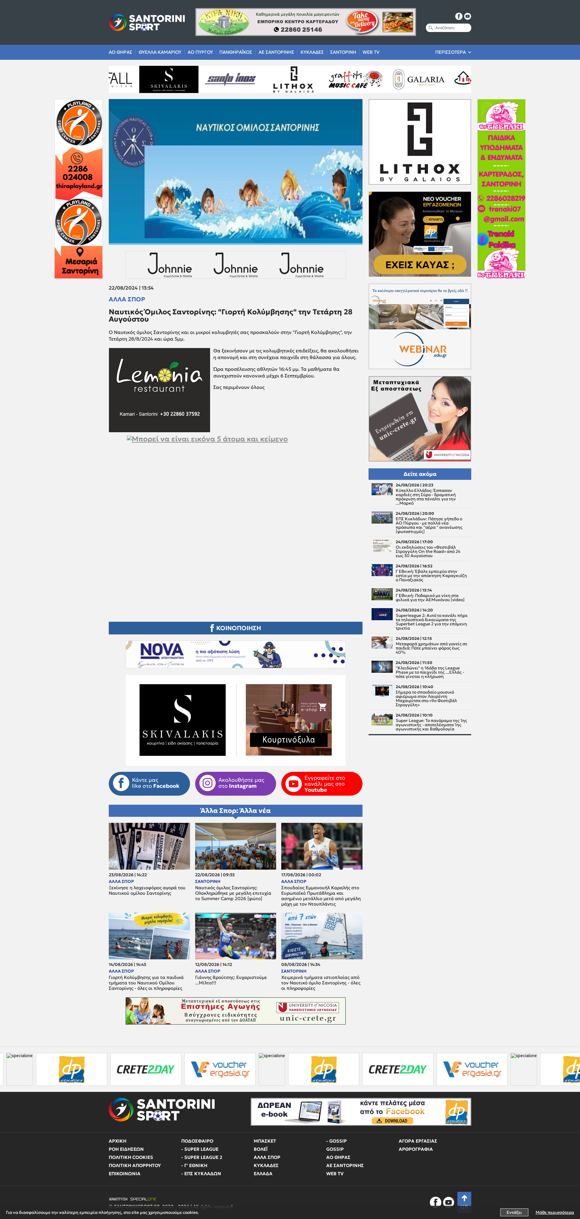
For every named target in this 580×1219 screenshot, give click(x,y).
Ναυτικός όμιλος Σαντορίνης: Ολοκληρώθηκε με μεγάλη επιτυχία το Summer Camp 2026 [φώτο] (233, 893)
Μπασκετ (265, 1141)
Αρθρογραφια (416, 1149)
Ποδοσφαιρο (197, 1141)
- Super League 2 (201, 1157)
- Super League (199, 1149)
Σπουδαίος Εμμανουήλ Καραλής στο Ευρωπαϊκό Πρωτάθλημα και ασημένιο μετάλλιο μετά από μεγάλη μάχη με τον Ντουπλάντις (321, 896)
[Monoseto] (388, 79)
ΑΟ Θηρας (120, 52)
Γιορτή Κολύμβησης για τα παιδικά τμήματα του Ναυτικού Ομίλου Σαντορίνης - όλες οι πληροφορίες (146, 983)
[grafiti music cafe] (263, 79)
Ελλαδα (263, 1173)
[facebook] (458, 16)
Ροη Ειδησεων (126, 1149)
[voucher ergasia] (121, 1069)
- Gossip (336, 1141)
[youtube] (467, 16)
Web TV (370, 52)
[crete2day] (47, 1069)
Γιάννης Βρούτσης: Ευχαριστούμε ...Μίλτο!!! (231, 980)
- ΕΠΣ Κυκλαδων (201, 1173)
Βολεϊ (261, 1149)
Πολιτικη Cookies (131, 1157)
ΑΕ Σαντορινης (276, 52)
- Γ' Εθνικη (194, 1165)
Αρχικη (117, 1141)
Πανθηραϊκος (235, 52)
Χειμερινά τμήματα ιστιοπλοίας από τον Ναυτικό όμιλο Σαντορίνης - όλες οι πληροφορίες (320, 983)
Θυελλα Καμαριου (160, 52)
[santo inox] (139, 79)
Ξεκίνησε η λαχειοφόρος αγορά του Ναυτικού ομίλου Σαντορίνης (147, 890)
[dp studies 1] (225, 1069)
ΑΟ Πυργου (200, 52)
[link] (235, 497)
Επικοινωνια (124, 1173)
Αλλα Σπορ (127, 299)
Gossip (335, 1149)
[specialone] (173, 1069)
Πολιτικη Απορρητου (135, 1165)
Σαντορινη (343, 52)
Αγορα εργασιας (418, 1141)
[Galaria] (326, 79)
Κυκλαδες (312, 52)
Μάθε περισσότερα (555, 1212)
